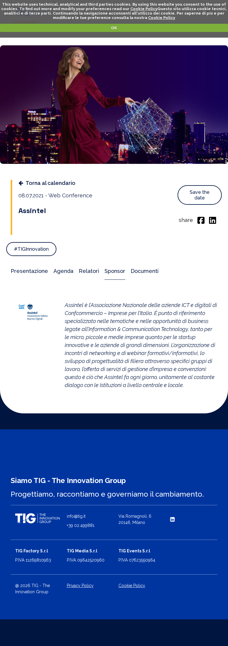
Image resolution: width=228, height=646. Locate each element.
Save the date (200, 195)
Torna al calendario (50, 183)
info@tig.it (76, 516)
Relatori (89, 271)
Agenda (63, 271)
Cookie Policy (143, 9)
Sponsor (114, 271)
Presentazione (29, 271)
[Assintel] (33, 311)
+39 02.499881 (80, 525)
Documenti (145, 271)
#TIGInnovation (31, 249)
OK (114, 27)
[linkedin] (212, 219)
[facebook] (201, 219)
